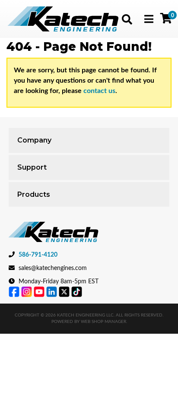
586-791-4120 (38, 255)
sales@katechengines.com (53, 268)
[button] (127, 19)
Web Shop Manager (103, 322)
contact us (99, 90)
